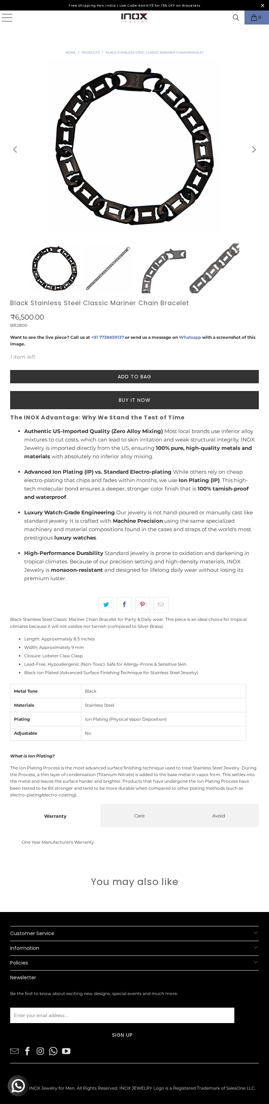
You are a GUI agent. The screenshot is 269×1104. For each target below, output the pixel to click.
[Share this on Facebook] (124, 604)
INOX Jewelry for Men (52, 1088)
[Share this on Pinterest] (142, 604)
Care (139, 815)
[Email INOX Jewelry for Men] (14, 1050)
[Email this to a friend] (160, 604)
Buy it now (135, 400)
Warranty (55, 816)
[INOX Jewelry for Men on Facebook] (27, 1050)
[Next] (253, 149)
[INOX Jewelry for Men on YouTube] (66, 1050)
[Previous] (15, 149)
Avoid (218, 815)
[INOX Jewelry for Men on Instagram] (40, 1050)
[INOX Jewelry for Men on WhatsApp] (53, 1050)
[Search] (236, 18)
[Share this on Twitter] (105, 604)
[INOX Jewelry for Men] (134, 18)
